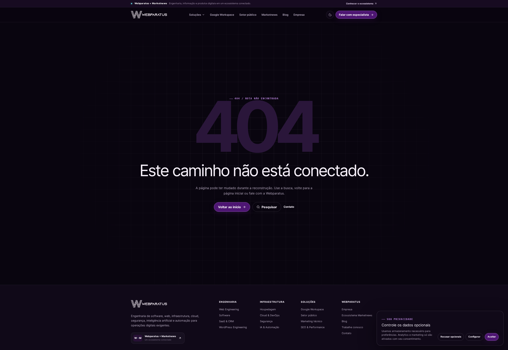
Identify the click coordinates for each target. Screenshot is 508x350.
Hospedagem (268, 309)
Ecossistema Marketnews (357, 315)
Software (224, 315)
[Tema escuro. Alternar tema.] (330, 15)
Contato (289, 206)
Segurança (266, 321)
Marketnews (269, 14)
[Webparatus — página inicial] (149, 14)
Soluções (195, 14)
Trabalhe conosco (352, 327)
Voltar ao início (229, 207)
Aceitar (492, 336)
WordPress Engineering (233, 327)
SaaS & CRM (226, 321)
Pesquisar (269, 207)
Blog (285, 14)
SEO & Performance (312, 327)
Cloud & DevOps (270, 315)
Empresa (299, 14)
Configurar (474, 336)
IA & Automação (269, 327)
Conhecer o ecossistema (359, 3)
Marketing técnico (311, 321)
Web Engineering (229, 309)
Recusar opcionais (451, 336)
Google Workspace (222, 14)
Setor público (247, 14)
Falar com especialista (354, 14)
